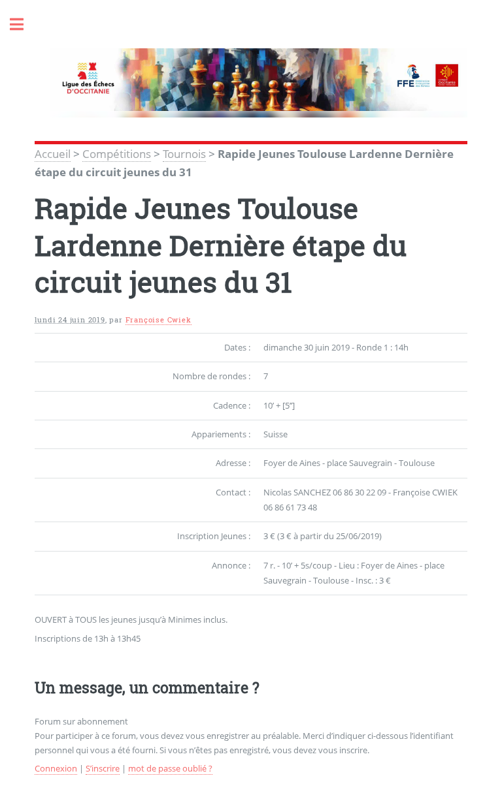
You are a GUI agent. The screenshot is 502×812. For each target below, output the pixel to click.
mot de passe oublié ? (170, 768)
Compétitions (116, 153)
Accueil (53, 153)
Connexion (56, 768)
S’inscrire (103, 768)
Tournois (184, 153)
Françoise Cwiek (159, 319)
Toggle (23, 24)
